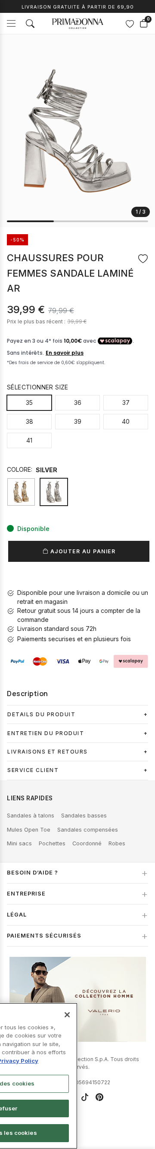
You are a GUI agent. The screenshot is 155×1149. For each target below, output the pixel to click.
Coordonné (87, 843)
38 (29, 421)
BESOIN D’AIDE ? (32, 872)
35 (29, 402)
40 (126, 421)
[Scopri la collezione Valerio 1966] (77, 999)
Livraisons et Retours (47, 751)
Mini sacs (19, 843)
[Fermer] (67, 1014)
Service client (33, 770)
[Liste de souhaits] (129, 23)
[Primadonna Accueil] (77, 23)
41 (29, 440)
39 (77, 421)
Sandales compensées (87, 829)
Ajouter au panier (81, 551)
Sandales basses (84, 815)
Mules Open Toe (28, 829)
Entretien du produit (45, 733)
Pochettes (52, 843)
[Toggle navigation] (11, 23)
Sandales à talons (30, 815)
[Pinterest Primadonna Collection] (99, 1097)
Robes (116, 843)
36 (77, 402)
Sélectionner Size (37, 387)
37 (126, 402)
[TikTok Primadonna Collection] (85, 1097)
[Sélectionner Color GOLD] (21, 492)
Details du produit (41, 714)
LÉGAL (17, 914)
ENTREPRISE (26, 893)
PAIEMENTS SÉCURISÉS (44, 935)
